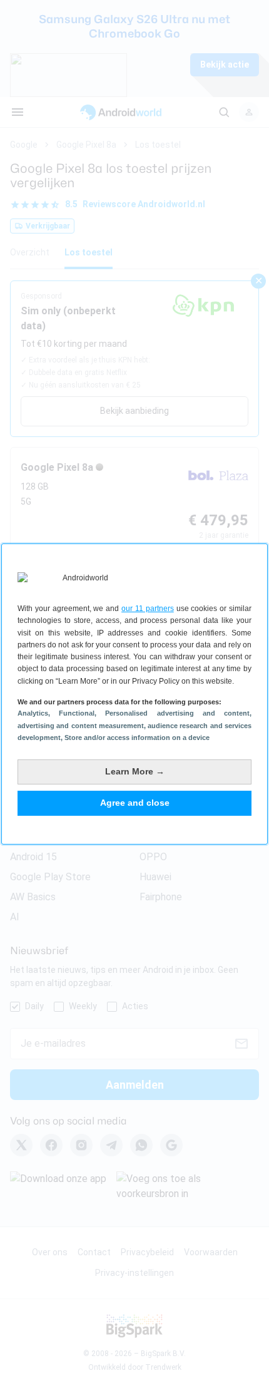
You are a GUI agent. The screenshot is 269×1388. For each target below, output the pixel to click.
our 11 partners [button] (147, 608)
